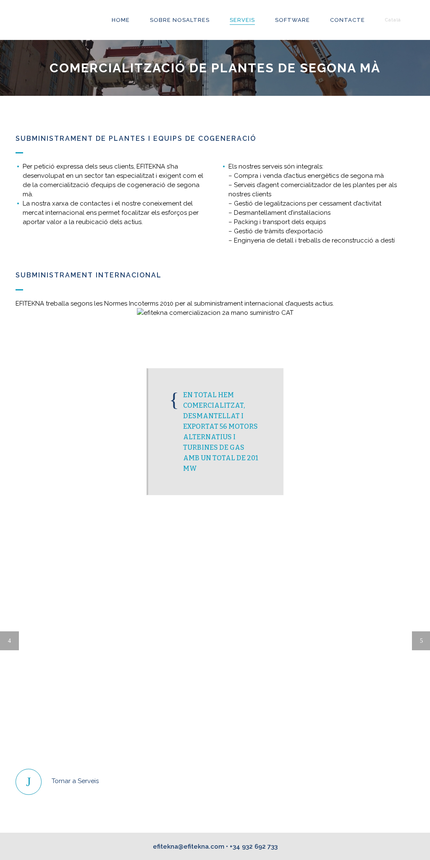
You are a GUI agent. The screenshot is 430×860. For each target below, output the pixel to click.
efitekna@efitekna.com (188, 846)
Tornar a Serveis (75, 781)
